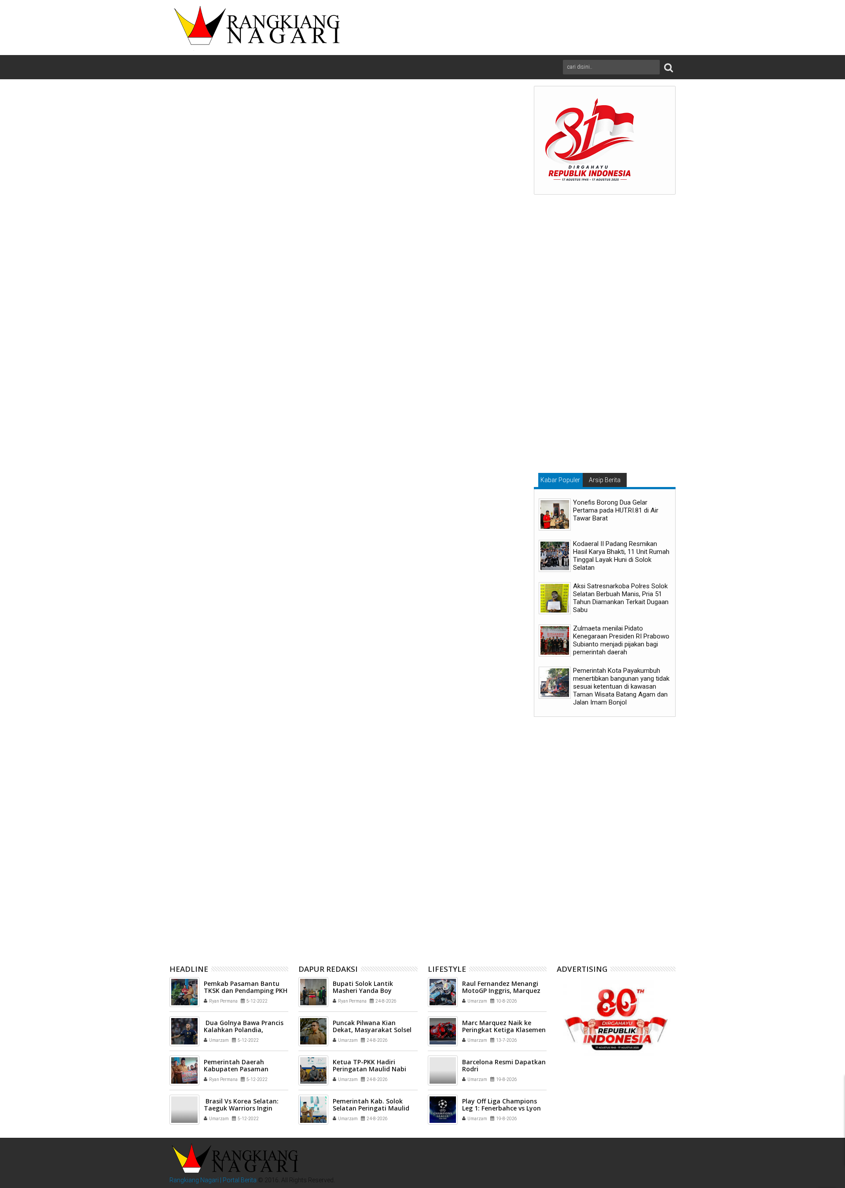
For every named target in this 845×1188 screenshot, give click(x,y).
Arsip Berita (605, 479)
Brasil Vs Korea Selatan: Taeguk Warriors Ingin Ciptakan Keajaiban (241, 1108)
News (205, 750)
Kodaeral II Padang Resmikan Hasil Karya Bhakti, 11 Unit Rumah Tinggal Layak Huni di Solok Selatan (621, 556)
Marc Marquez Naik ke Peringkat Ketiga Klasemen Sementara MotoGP (504, 1030)
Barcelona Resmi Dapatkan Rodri (504, 1066)
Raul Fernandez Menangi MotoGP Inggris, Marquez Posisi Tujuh (501, 991)
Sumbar (269, 750)
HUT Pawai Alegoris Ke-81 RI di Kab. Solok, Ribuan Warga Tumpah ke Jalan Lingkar (346, 895)
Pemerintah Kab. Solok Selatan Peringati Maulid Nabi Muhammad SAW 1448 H (461, 895)
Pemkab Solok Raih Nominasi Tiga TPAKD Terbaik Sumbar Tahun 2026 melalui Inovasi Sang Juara (231, 895)
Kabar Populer (560, 479)
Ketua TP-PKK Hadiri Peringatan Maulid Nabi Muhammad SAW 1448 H (370, 1069)
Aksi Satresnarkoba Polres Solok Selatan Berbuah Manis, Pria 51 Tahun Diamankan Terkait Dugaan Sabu (621, 598)
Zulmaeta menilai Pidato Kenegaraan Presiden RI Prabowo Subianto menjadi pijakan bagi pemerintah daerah (621, 640)
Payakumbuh (235, 750)
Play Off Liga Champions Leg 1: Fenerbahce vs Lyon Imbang (501, 1108)
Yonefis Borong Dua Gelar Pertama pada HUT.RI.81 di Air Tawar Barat (615, 510)
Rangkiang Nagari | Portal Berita (213, 1180)
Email (494, 146)
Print (463, 146)
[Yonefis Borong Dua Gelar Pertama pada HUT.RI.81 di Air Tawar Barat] (554, 514)
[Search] (668, 67)
